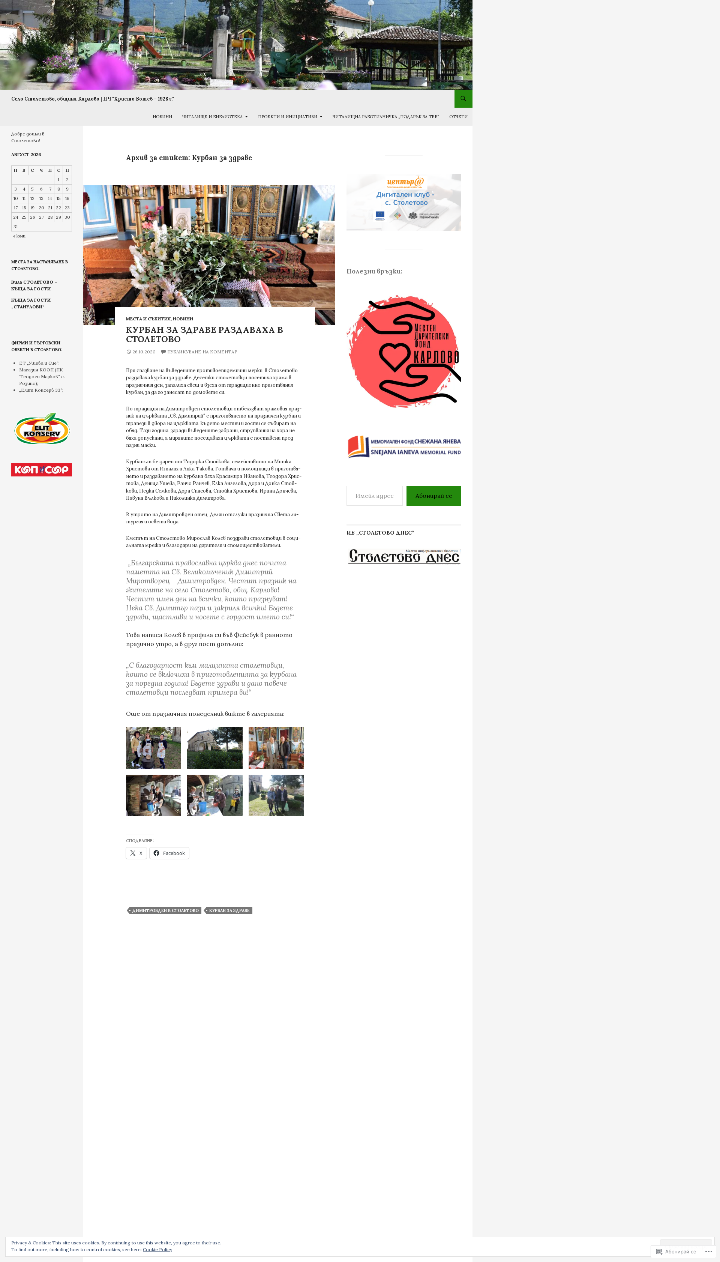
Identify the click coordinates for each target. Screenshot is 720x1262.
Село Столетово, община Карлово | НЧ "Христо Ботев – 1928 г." (92, 99)
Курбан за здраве (229, 910)
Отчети (458, 116)
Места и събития (148, 319)
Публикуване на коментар (202, 352)
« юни (19, 236)
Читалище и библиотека (212, 116)
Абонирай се (434, 495)
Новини (162, 116)
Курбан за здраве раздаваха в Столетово (204, 334)
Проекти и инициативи (287, 116)
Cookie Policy (157, 1249)
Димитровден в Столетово (165, 910)
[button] (153, 748)
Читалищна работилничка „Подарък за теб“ (386, 116)
